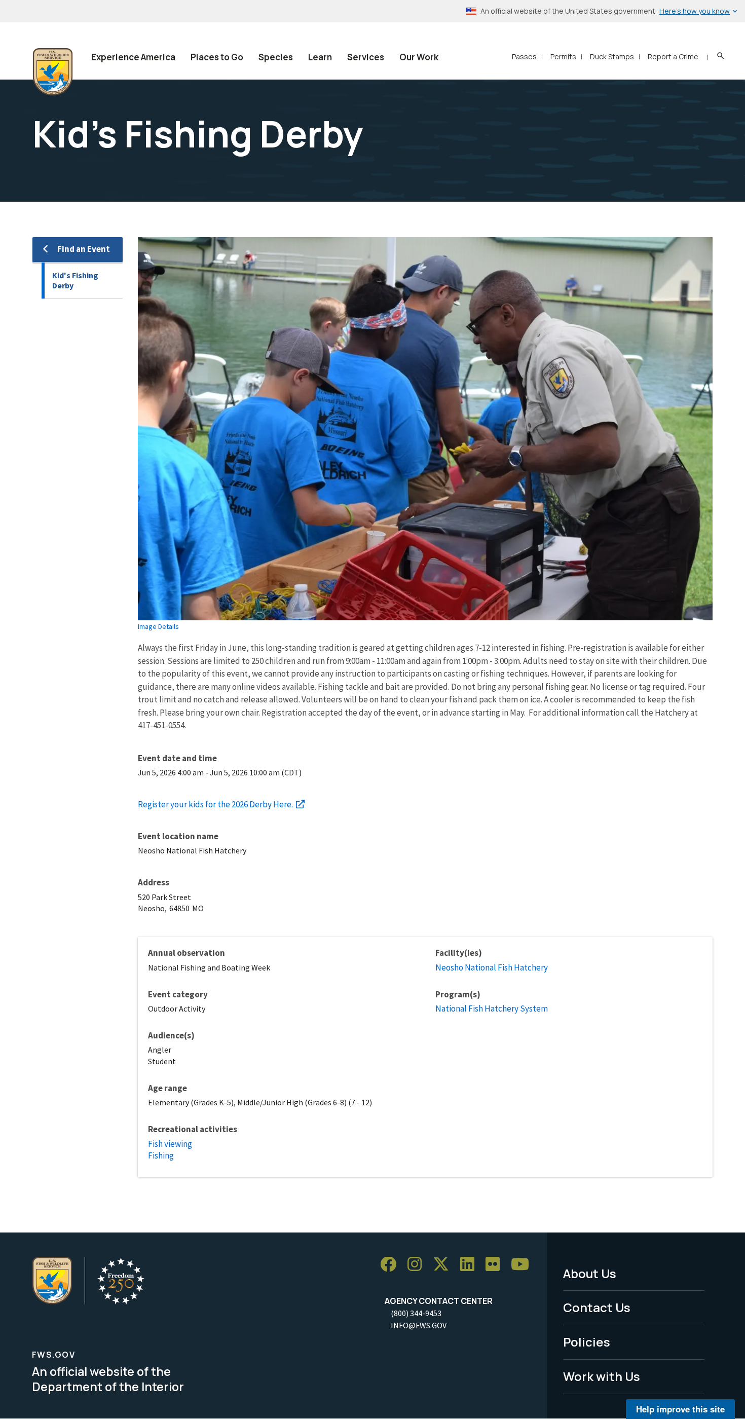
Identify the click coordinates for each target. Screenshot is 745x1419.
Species (275, 57)
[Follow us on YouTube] (523, 1265)
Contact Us (596, 1307)
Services (365, 57)
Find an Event (83, 248)
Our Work (418, 57)
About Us (589, 1273)
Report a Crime (673, 56)
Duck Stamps (612, 56)
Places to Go (217, 57)
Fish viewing (170, 1143)
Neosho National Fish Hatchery (491, 967)
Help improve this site (680, 1409)
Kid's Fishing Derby (75, 280)
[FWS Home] (52, 72)
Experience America (133, 57)
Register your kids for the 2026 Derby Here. (215, 804)
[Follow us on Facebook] (391, 1265)
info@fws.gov (418, 1325)
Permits (563, 56)
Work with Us (601, 1376)
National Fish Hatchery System (491, 1008)
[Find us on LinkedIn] (470, 1265)
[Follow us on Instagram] (418, 1265)
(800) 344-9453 (416, 1313)
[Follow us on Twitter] (444, 1265)
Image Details (158, 626)
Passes (524, 56)
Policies (586, 1341)
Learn (320, 57)
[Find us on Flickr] (496, 1265)
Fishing (161, 1155)
